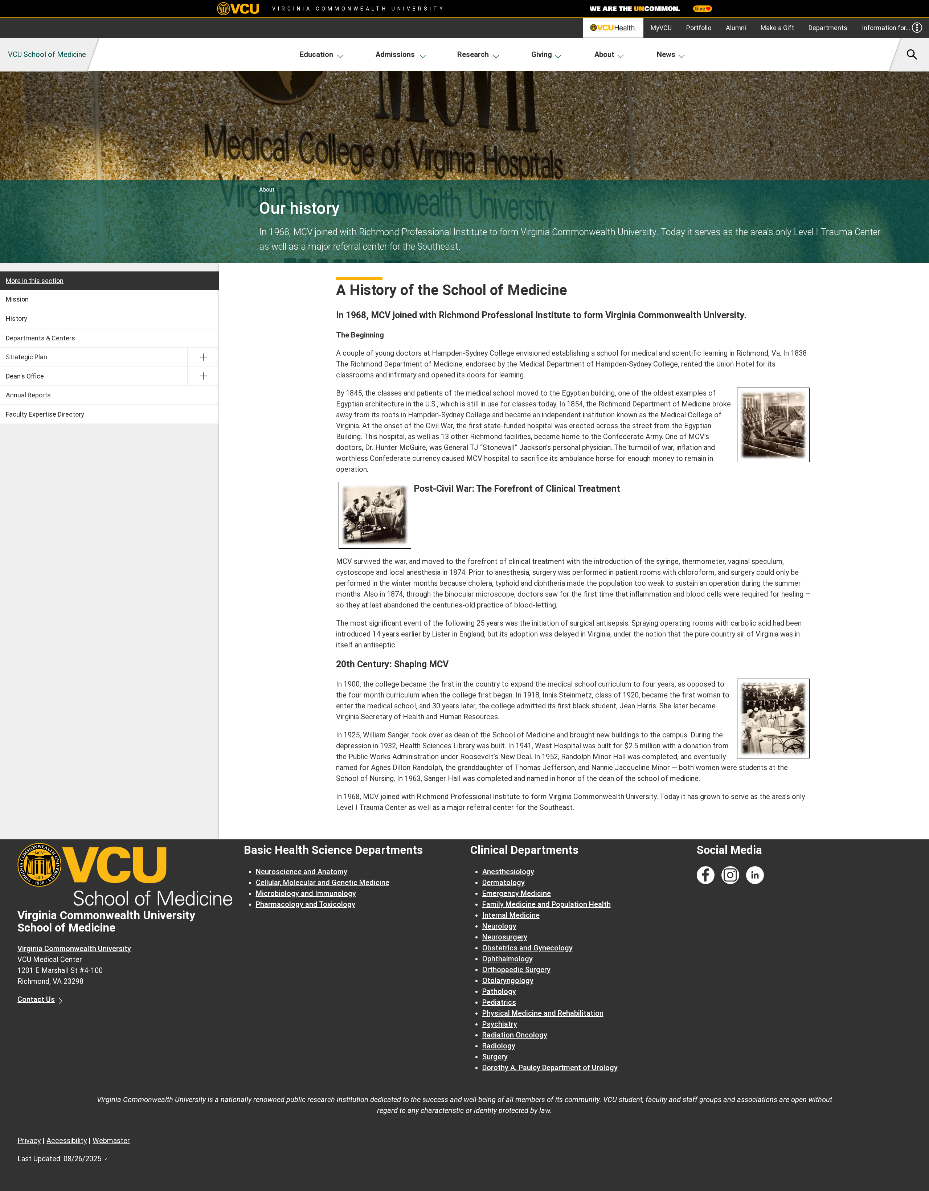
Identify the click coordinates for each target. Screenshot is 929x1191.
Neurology (499, 926)
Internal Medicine (511, 915)
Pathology (499, 991)
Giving (541, 54)
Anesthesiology (508, 871)
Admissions (395, 54)
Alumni (736, 28)
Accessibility (66, 1140)
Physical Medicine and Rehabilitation (542, 1013)
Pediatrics (499, 1002)
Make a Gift (777, 28)
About (604, 54)
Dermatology (503, 882)
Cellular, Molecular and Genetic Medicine (322, 882)
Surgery (495, 1056)
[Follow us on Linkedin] (755, 875)
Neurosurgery (504, 937)
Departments (828, 28)
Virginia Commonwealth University (358, 9)
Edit (105, 1157)
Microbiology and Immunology (306, 893)
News (666, 54)
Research (473, 54)
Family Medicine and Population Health (546, 904)
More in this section (35, 281)
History (16, 318)
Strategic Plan (26, 357)
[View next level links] (203, 357)
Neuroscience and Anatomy (301, 871)
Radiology (498, 1045)
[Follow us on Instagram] (730, 875)
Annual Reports (28, 395)
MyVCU (661, 28)
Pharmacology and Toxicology (305, 904)
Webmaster (111, 1140)
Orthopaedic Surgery (516, 969)
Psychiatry (499, 1024)
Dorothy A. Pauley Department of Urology (550, 1067)
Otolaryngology (507, 980)
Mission (17, 299)
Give (700, 9)
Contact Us (36, 999)
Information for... (886, 28)
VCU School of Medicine (47, 54)
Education (316, 54)
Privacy (29, 1140)
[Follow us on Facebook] (706, 875)
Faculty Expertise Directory (45, 414)
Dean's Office (25, 376)
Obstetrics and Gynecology (527, 948)
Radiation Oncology (514, 1035)
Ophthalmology (507, 958)
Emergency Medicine (516, 893)
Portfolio (698, 28)
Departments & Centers (40, 338)
